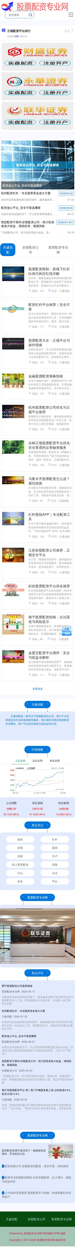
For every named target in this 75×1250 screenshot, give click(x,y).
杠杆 (55, 839)
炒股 (20, 848)
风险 (55, 864)
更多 (67, 31)
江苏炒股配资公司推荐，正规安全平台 (49, 552)
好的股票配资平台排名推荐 (49, 585)
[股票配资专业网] (34, 6)
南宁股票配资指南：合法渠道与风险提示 (49, 619)
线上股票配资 (20, 864)
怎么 (20, 873)
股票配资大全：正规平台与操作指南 (49, 342)
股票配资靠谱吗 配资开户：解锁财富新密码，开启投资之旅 (24, 1152)
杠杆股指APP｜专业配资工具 (49, 516)
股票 (55, 848)
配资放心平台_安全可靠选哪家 (22, 185)
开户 (55, 856)
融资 (20, 839)
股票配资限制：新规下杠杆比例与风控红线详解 (49, 271)
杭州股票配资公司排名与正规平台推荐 (49, 409)
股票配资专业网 (61, 1219)
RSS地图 (47, 1233)
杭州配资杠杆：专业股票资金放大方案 (26, 193)
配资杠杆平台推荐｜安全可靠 (49, 306)
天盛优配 (11, 1219)
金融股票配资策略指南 (45, 375)
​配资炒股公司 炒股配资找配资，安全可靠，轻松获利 (36, 1166)
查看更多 (38, 688)
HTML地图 (59, 1233)
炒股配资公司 (36, 1219)
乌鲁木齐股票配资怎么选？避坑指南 (49, 480)
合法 (55, 873)
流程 (20, 856)
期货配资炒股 (66, 193)
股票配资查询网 (46, 1240)
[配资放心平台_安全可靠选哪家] (37, 164)
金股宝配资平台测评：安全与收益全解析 (49, 655)
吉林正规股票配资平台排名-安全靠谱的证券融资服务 (49, 445)
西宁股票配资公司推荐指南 (17, 986)
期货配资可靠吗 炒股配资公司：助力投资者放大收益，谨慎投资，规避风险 (27, 224)
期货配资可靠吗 (65, 222)
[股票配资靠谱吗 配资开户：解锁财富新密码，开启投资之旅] (60, 1152)
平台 (55, 881)
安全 (20, 881)
